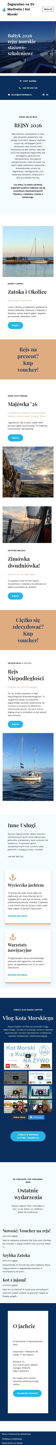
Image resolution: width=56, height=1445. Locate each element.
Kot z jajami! (14, 1280)
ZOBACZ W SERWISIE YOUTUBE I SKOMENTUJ (28, 1136)
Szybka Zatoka (16, 1255)
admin (15, 1236)
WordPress (25, 1434)
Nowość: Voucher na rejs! (27, 1230)
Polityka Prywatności (12, 1439)
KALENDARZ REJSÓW (27, 1393)
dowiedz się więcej (17, 916)
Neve (4, 1434)
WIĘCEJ (15, 325)
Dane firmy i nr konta (12, 1443)
